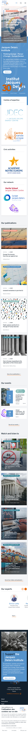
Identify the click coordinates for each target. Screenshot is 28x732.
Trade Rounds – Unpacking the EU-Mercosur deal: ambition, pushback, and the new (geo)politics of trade (13, 464)
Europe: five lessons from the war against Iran (10, 255)
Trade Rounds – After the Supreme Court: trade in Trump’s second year (12, 497)
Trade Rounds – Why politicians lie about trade (12, 533)
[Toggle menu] (25, 2)
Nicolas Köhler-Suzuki (14, 502)
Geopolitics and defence (13, 11)
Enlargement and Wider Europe (12, 266)
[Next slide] (22, 9)
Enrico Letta (14, 603)
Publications (4, 701)
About (2, 699)
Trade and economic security (11, 337)
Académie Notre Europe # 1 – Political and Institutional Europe (20, 398)
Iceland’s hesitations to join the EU (13, 291)
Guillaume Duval (6, 259)
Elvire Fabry (7, 502)
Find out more (19, 39)
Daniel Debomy (6, 330)
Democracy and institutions (11, 301)
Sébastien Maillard (6, 293)
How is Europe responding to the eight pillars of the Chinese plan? (12, 362)
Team (2, 704)
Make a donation (9, 678)
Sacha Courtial (6, 366)
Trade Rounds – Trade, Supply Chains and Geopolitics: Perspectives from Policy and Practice (12, 566)
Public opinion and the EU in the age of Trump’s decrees (11, 326)
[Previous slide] (19, 9)
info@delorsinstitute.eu (13, 694)
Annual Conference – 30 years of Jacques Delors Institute (20, 412)
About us (7, 72)
